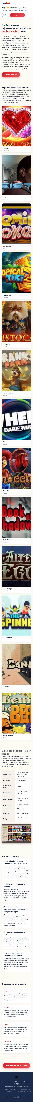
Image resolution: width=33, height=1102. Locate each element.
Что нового (13, 8)
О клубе (5, 8)
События (20, 11)
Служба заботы (22, 8)
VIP (25, 11)
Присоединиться (17, 15)
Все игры (4, 11)
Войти (5, 15)
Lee (6, 3)
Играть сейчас (11, 75)
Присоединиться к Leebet (16, 1065)
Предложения (12, 11)
